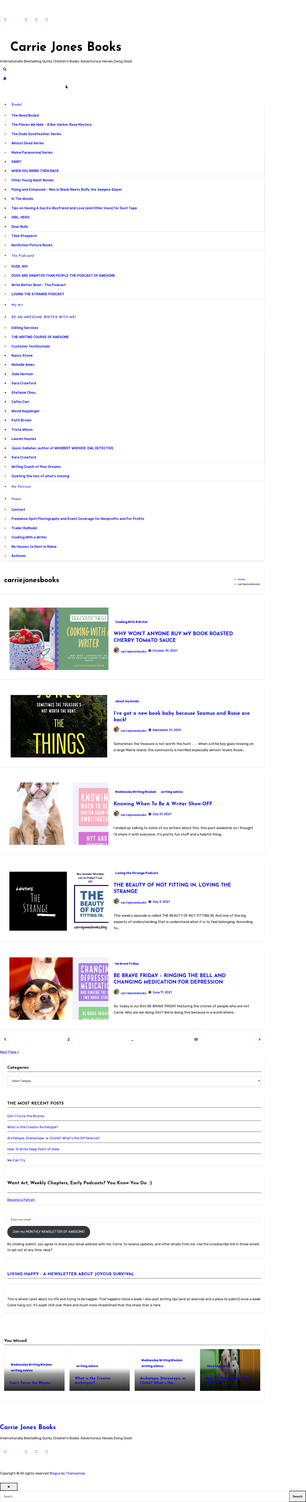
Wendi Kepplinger (25, 411)
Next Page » (9, 1052)
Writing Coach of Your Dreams (36, 467)
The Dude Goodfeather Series (36, 134)
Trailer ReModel (24, 528)
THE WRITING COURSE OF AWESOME (40, 337)
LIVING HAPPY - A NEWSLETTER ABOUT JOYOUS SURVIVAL (70, 1274)
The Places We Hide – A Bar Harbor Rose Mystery (51, 125)
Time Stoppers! (24, 236)
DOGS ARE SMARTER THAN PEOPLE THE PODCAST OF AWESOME (63, 276)
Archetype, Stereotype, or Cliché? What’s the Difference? (53, 1138)
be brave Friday (127, 963)
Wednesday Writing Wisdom (135, 792)
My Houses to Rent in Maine (34, 547)
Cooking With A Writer (131, 622)
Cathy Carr (20, 402)
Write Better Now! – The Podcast (38, 285)
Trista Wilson (22, 430)
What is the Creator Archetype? (32, 1127)
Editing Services (24, 328)
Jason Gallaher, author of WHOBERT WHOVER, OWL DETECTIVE (62, 448)
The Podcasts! (23, 256)
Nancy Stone (22, 356)
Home (16, 499)
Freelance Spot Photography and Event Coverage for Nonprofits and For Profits (77, 519)
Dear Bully (19, 227)
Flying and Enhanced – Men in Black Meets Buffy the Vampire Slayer (66, 190)
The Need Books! (25, 115)
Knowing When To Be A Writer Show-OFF (163, 804)
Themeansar (75, 1473)
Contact (18, 510)
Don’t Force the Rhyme (25, 1116)
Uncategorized (218, 1366)
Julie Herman (22, 374)
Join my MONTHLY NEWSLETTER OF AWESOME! (48, 1232)
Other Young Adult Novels (32, 180)
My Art (17, 305)
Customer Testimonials (30, 346)
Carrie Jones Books (66, 47)
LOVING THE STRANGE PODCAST (37, 294)
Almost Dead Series (27, 143)
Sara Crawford (23, 383)
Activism (18, 556)
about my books (127, 701)
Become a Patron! (21, 1200)
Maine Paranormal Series (32, 152)
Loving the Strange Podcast (136, 873)
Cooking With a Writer (29, 537)
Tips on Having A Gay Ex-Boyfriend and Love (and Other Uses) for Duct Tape (74, 208)
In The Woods (22, 199)
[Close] (8, 1487)
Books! (17, 104)
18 (196, 1039)
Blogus (55, 1473)
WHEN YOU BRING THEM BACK (35, 171)
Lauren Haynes (23, 439)
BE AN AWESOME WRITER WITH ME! (44, 317)
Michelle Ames (23, 365)
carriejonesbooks (134, 651)
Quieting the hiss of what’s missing (40, 476)
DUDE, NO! (19, 266)
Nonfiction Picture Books (32, 245)
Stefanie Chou (23, 393)
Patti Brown (21, 420)
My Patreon (21, 486)
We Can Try (16, 1160)
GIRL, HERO (20, 217)
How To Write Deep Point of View (33, 1149)
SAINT (16, 162)
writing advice (172, 792)
